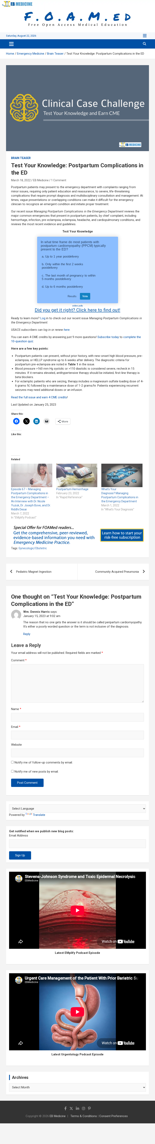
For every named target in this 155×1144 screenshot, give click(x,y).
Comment (19, 660)
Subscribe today (108, 337)
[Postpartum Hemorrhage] (76, 475)
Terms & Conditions (83, 1116)
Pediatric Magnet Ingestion (33, 572)
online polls (77, 305)
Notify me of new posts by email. (37, 771)
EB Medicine (41, 180)
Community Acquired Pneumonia (117, 572)
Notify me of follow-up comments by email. (44, 762)
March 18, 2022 (21, 180)
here (67, 330)
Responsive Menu (144, 35)
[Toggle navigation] (11, 44)
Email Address (18, 835)
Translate (39, 815)
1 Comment (58, 180)
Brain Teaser (21, 158)
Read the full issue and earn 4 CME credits (39, 397)
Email (15, 727)
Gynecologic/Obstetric (33, 548)
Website (16, 744)
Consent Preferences (113, 1116)
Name (16, 709)
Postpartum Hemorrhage (72, 489)
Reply (26, 634)
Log (42, 318)
